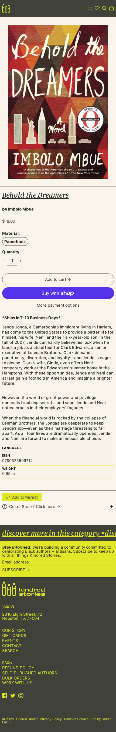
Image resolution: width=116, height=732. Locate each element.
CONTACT (12, 645)
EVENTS (10, 640)
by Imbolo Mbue (18, 209)
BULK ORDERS (16, 678)
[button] (104, 8)
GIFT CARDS (14, 635)
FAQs (7, 662)
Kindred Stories (26, 719)
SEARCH (10, 650)
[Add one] (20, 260)
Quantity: (11, 252)
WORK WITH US (17, 682)
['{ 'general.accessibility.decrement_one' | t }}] (3, 260)
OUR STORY (14, 630)
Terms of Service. (76, 719)
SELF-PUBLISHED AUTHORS (29, 672)
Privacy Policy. (51, 719)
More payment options (58, 305)
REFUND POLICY (18, 667)
